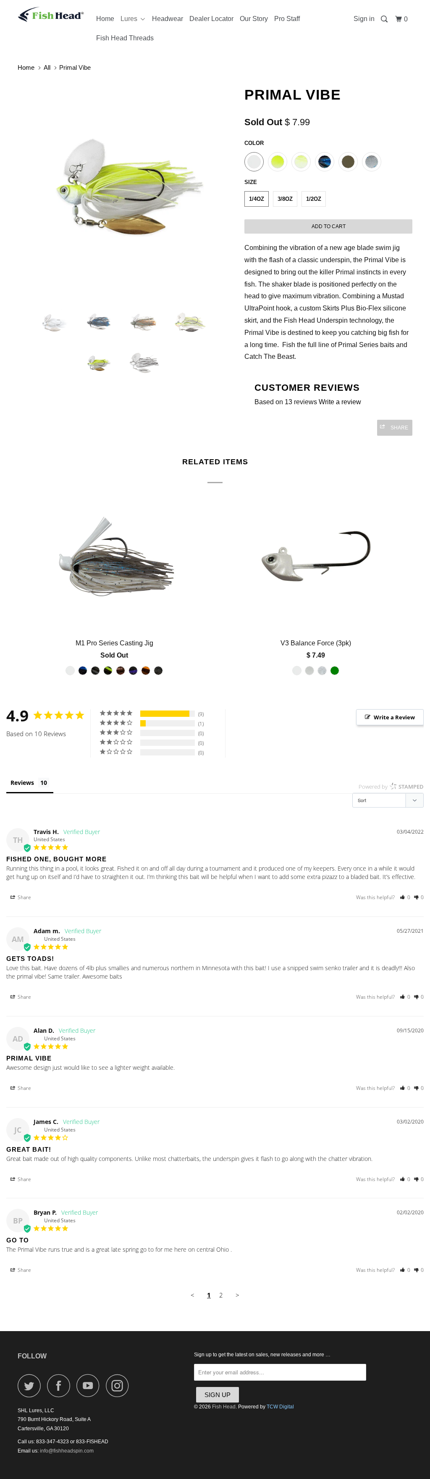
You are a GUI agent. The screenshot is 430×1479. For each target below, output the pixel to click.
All (47, 67)
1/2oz (313, 199)
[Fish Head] (51, 14)
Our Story (254, 18)
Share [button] (23, 897)
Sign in (364, 18)
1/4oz (256, 199)
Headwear (167, 18)
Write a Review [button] (394, 717)
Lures (131, 18)
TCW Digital (280, 1407)
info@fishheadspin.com (67, 1451)
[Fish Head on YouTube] (90, 1385)
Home (105, 18)
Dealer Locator (211, 18)
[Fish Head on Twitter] (31, 1385)
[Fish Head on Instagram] (120, 1385)
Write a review (340, 401)
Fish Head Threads (125, 38)
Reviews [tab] (22, 783)
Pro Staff (287, 18)
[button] (405, 897)
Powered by (391, 786)
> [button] (237, 1295)
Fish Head (224, 1407)
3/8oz (285, 199)
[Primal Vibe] (127, 189)
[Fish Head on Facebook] (61, 1385)
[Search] (385, 19)
